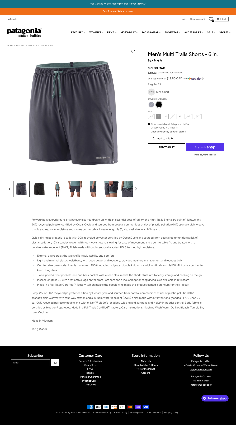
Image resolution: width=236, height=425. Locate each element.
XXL (188, 116)
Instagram (195, 369)
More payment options (205, 155)
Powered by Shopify (102, 412)
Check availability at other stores (168, 131)
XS (151, 116)
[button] (211, 19)
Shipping (152, 72)
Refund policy (120, 412)
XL (180, 116)
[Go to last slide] (9, 189)
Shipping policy (171, 412)
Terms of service (153, 412)
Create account (197, 19)
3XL (198, 116)
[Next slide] (135, 189)
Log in (184, 19)
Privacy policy (136, 412)
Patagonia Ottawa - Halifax (77, 412)
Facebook (206, 369)
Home (10, 45)
